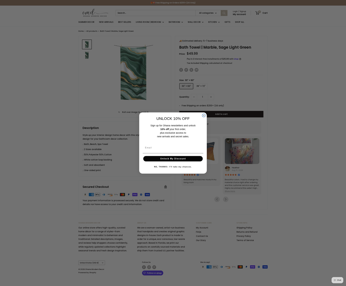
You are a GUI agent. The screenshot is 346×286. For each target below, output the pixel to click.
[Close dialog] (203, 115)
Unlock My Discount (173, 158)
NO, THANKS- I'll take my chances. (173, 167)
